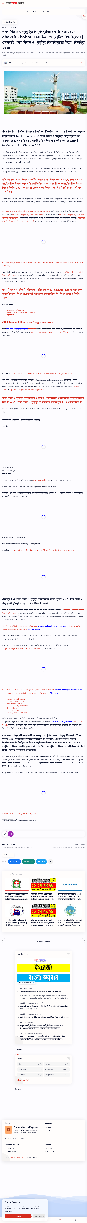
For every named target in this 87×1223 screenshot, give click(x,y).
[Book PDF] (46, 12)
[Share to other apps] (50, 861)
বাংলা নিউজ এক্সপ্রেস (16, 1158)
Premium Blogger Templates (54, 1158)
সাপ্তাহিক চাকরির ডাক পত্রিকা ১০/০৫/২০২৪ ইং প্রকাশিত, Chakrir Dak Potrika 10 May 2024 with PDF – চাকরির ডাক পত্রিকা (42, 923)
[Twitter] (15, 1138)
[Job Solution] (36, 12)
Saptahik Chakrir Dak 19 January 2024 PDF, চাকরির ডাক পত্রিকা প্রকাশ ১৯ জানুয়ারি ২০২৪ (42, 550)
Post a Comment (43, 942)
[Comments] (76, 1220)
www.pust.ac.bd (40, 480)
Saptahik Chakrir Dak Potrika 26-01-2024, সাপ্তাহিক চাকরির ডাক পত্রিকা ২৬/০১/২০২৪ (41, 373)
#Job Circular (8, 855)
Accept (18, 1216)
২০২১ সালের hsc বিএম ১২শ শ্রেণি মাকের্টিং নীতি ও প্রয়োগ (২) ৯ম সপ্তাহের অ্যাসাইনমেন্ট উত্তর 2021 (44, 1007)
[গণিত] (53, 12)
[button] (14, 861)
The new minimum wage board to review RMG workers (40, 992)
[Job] (28, 12)
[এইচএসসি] (40, 1003)
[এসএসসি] (40, 1014)
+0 (11, 834)
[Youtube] (21, 1138)
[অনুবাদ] (30, 988)
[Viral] (58, 12)
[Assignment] (33, 1003)
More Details (39, 1216)
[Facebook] (8, 1138)
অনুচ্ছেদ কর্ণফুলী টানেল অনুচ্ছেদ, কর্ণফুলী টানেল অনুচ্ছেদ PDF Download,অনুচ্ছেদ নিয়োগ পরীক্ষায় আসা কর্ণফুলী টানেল (41, 1027)
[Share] (60, 1220)
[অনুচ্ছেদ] (31, 1022)
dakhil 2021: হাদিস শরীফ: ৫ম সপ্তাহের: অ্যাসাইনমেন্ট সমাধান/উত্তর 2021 (44, 1017)
